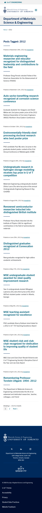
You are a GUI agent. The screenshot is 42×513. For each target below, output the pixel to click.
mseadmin (30, 50)
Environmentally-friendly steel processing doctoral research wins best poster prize (20, 135)
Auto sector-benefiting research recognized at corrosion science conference (21, 98)
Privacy (5, 497)
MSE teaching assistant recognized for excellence (17, 313)
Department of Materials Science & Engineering (19, 20)
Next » (15, 409)
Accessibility (6, 492)
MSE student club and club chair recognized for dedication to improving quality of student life (20, 345)
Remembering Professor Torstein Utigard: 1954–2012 (20, 379)
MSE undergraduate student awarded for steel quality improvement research (19, 277)
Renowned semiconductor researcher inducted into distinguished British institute (19, 209)
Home (5, 30)
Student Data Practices (10, 502)
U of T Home (6, 488)
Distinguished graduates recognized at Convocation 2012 (18, 246)
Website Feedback (9, 507)
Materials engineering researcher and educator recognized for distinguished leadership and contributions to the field (20, 61)
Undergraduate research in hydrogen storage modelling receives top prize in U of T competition (18, 171)
